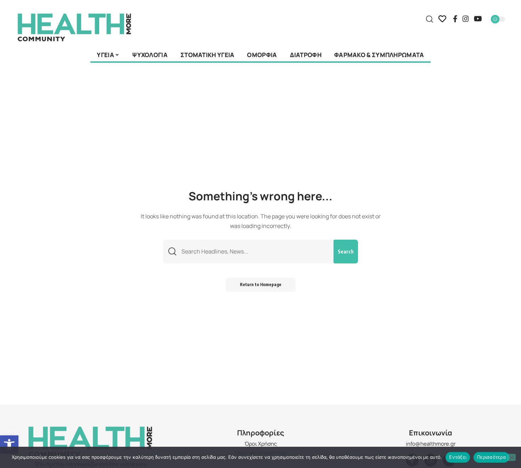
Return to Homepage (260, 284)
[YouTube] (478, 19)
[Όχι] (511, 457)
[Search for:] (255, 251)
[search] (429, 19)
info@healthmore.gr (430, 443)
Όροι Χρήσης (261, 443)
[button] (9, 444)
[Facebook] (455, 19)
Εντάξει (457, 457)
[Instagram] (466, 19)
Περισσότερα (491, 457)
